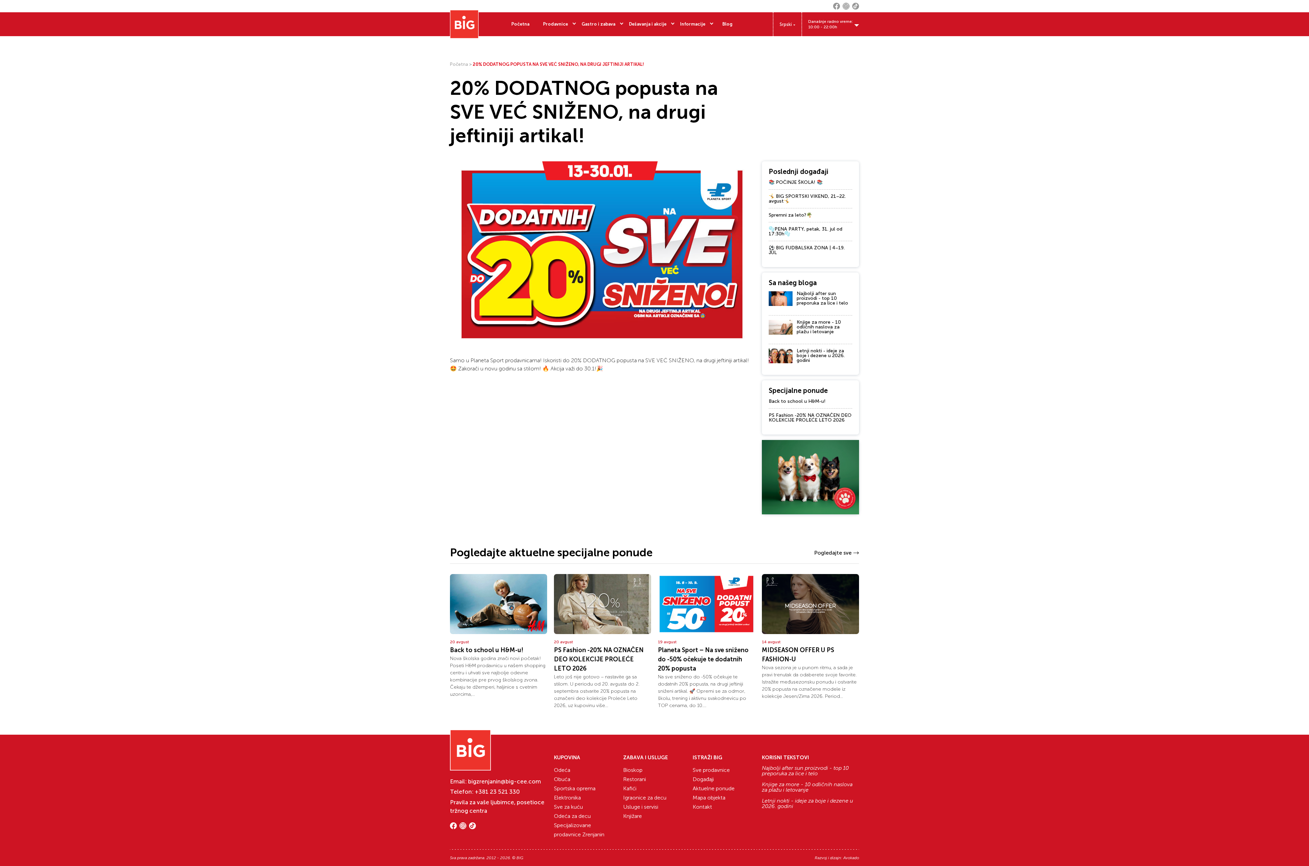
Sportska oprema (575, 788)
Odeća (562, 770)
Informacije (692, 24)
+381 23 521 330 (497, 791)
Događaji (703, 779)
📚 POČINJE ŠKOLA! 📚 (796, 182)
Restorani (634, 779)
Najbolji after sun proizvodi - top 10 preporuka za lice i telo (822, 298)
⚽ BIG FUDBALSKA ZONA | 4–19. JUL (807, 250)
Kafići (629, 788)
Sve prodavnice (711, 770)
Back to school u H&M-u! (797, 401)
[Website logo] (464, 24)
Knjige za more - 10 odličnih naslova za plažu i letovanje (819, 327)
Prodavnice (555, 24)
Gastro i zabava (598, 24)
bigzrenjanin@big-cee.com (504, 781)
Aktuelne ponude (714, 788)
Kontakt (702, 807)
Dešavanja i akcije (647, 24)
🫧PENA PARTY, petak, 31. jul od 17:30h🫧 (805, 231)
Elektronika (567, 797)
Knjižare (632, 816)
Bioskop (633, 770)
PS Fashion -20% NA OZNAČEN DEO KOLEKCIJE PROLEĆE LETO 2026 (810, 417)
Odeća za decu (572, 816)
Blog (727, 24)
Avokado (851, 857)
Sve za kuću (568, 807)
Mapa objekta (709, 797)
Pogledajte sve (833, 552)
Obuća (562, 779)
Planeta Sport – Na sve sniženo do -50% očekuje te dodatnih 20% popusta (703, 659)
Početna (520, 24)
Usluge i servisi (640, 807)
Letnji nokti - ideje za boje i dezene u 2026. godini (821, 355)
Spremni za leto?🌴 (790, 215)
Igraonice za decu (644, 797)
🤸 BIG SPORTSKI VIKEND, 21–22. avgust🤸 (807, 198)
